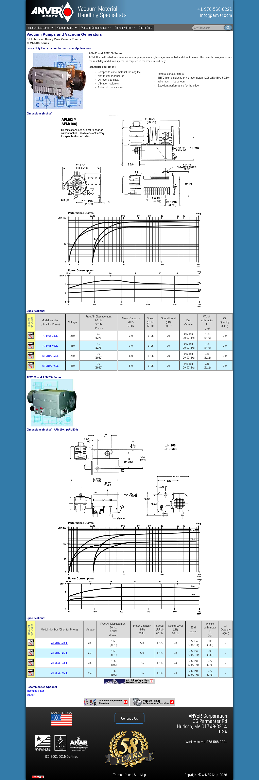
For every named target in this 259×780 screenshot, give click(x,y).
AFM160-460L (59, 653)
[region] (187, 12)
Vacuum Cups (65, 28)
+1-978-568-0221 (214, 9)
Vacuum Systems (38, 28)
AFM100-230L (50, 355)
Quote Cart (145, 28)
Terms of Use (122, 774)
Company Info (123, 28)
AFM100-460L (50, 365)
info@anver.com (216, 15)
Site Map (140, 774)
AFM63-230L (50, 335)
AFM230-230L (59, 663)
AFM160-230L (59, 643)
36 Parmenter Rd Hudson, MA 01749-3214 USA (202, 724)
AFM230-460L (59, 672)
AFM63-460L (50, 345)
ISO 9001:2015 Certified (61, 756)
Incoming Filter (35, 690)
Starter (30, 694)
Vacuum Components (94, 28)
